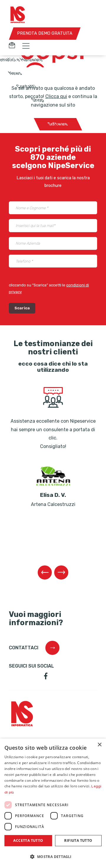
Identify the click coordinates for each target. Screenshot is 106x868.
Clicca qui (56, 96)
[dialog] (53, 803)
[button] (53, 856)
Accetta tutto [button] (28, 840)
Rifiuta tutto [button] (78, 840)
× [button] (99, 745)
